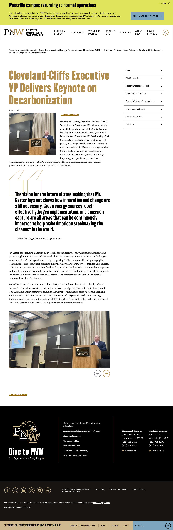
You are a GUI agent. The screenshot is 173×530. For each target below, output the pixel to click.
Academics (77, 32)
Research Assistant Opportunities (140, 101)
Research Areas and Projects (138, 86)
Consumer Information (118, 489)
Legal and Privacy (139, 489)
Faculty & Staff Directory (75, 450)
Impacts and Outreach (135, 109)
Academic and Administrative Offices (81, 430)
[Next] (106, 373)
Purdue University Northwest (32, 526)
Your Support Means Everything (25, 458)
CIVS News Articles (134, 116)
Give (126, 525)
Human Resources (72, 435)
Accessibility (100, 489)
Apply (115, 525)
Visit (103, 525)
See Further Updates (145, 16)
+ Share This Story (70, 114)
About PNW (139, 32)
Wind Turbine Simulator (136, 93)
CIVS (128, 70)
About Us (130, 124)
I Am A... (139, 525)
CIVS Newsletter (133, 78)
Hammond (131, 451)
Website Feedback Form (75, 455)
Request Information (83, 525)
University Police (71, 445)
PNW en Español (152, 32)
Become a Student (59, 32)
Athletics (125, 32)
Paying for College (94, 32)
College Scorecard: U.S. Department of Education (82, 424)
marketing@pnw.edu (101, 502)
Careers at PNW (71, 440)
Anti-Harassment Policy (71, 491)
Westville (158, 451)
